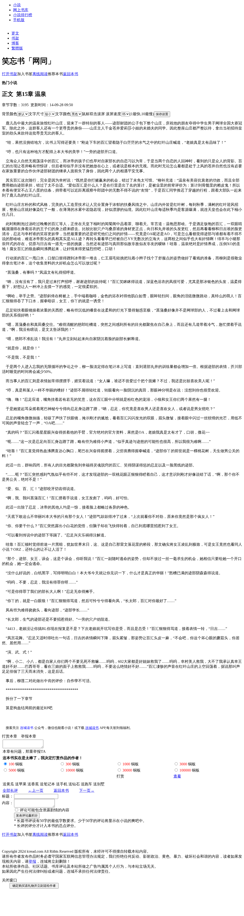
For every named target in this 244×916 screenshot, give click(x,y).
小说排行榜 (22, 15)
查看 (177, 776)
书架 (15, 38)
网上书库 (20, 10)
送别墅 (99, 784)
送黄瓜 (8, 784)
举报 (32, 861)
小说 (17, 5)
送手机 (61, 784)
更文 (15, 33)
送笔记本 (47, 784)
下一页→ (86, 790)
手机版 (19, 20)
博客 (15, 43)
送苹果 (20, 784)
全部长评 (10, 790)
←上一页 (35, 790)
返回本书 (61, 790)
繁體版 (17, 48)
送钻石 (74, 784)
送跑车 (86, 784)
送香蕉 (33, 784)
